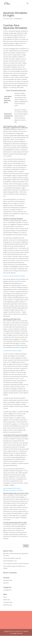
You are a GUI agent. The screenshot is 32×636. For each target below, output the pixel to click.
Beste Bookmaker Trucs (10, 561)
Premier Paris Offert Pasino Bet (12, 558)
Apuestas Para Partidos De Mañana (13, 490)
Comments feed (7, 602)
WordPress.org (7, 605)
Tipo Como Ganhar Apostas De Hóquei (14, 276)
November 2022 (7, 580)
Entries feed (6, 599)
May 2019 (6, 583)
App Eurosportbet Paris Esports (12, 488)
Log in (5, 597)
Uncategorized (7, 590)
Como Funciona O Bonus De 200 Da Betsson (16, 563)
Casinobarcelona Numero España (12, 350)
